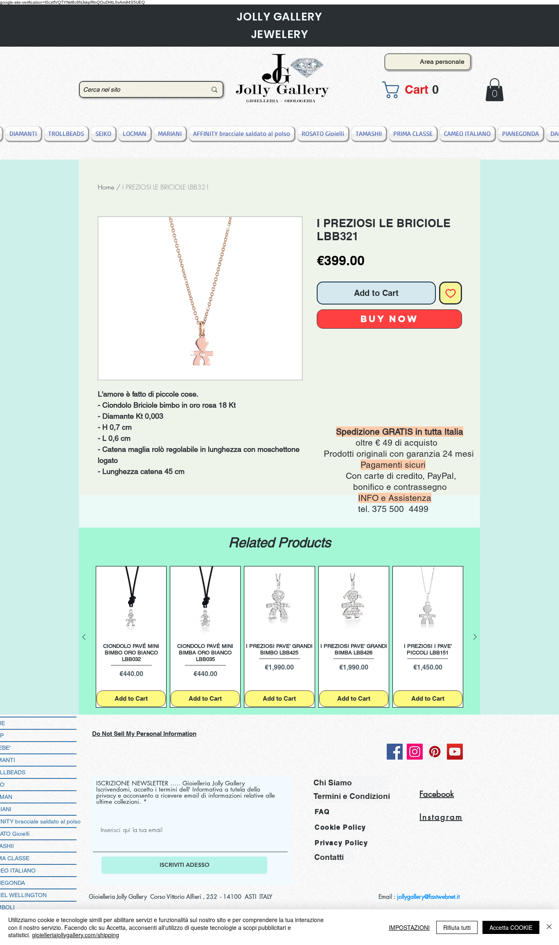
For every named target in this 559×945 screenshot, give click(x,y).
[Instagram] (415, 752)
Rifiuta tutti (457, 927)
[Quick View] (131, 601)
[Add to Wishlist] (450, 293)
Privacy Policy (341, 843)
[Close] (549, 927)
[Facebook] (395, 752)
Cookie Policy (340, 827)
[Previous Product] (84, 637)
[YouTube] (455, 752)
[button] (425, 89)
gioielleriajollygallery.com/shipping (75, 935)
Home (106, 187)
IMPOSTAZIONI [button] (409, 927)
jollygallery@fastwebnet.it (428, 896)
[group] (279, 637)
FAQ (322, 812)
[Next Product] (475, 637)
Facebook (436, 794)
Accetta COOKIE (510, 927)
